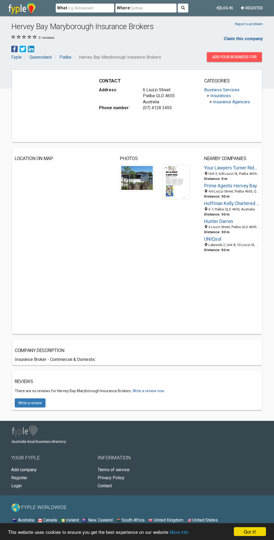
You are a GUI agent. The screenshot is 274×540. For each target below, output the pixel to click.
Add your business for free (234, 58)
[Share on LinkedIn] (31, 48)
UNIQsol (212, 239)
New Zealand (100, 520)
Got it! (250, 531)
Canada (49, 520)
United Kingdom (168, 520)
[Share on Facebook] (14, 48)
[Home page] (22, 8)
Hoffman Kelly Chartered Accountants (231, 203)
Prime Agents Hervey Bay (230, 185)
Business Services (221, 89)
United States (204, 520)
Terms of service (114, 469)
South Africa (132, 520)
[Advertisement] (55, 106)
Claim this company (243, 38)
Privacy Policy (111, 477)
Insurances (220, 95)
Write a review (30, 403)
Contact (105, 485)
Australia (25, 520)
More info (179, 531)
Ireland (72, 520)
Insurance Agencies (231, 101)
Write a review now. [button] (148, 391)
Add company (24, 469)
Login (16, 485)
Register (254, 8)
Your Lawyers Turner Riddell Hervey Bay (231, 168)
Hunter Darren (218, 221)
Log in (226, 8)
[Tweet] (23, 48)
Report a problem (249, 24)
